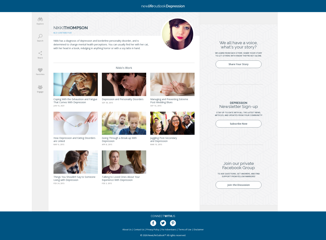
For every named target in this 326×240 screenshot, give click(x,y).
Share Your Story (239, 64)
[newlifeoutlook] (163, 6)
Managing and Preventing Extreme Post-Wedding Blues (169, 101)
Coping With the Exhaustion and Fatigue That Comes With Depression (75, 101)
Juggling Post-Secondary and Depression (163, 139)
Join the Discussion (238, 184)
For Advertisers (168, 229)
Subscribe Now (238, 123)
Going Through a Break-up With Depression (119, 139)
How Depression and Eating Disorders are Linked (74, 139)
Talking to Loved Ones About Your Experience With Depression (121, 178)
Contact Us (139, 229)
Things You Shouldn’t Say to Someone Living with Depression (74, 178)
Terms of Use (184, 229)
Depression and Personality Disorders (122, 99)
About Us (126, 229)
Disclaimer (199, 229)
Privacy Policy (152, 229)
